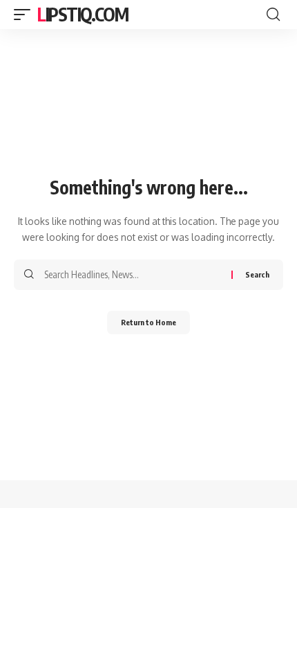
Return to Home (148, 322)
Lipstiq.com (82, 14)
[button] (25, 14)
